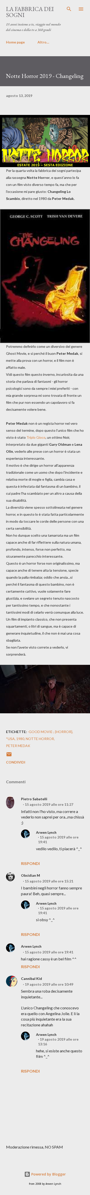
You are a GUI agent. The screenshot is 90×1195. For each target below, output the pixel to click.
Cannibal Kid (31, 978)
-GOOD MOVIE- (41, 732)
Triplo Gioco (36, 437)
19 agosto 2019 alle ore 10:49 (49, 984)
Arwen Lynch (46, 832)
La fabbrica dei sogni (30, 12)
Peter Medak (18, 746)
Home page (15, 42)
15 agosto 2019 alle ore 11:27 (49, 804)
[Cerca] (69, 9)
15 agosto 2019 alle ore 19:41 (49, 952)
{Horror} (63, 732)
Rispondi (30, 863)
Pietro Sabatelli (34, 799)
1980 (20, 739)
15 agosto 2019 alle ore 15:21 (49, 881)
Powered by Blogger (48, 1174)
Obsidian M (30, 875)
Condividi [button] (15, 762)
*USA (10, 739)
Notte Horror (40, 739)
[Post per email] (9, 756)
